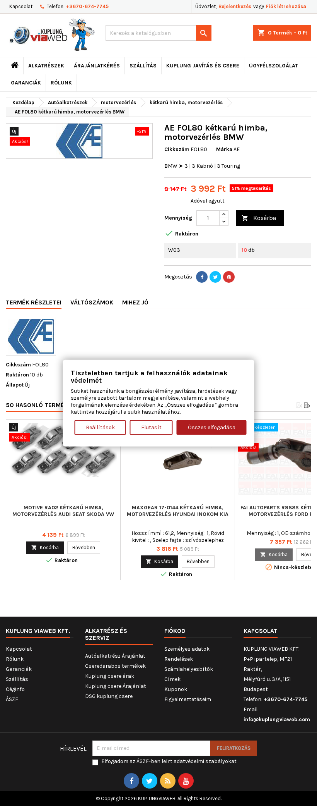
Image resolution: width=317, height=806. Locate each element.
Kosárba (259, 218)
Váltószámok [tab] (91, 302)
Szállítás (143, 65)
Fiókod (175, 630)
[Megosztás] (202, 277)
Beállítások (100, 427)
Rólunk (61, 82)
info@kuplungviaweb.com (277, 719)
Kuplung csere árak (109, 676)
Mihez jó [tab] (135, 302)
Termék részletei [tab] (33, 302)
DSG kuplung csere (109, 696)
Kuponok (175, 689)
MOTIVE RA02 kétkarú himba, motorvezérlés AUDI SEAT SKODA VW (63, 510)
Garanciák (26, 82)
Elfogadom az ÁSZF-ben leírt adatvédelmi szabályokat (169, 761)
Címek (172, 679)
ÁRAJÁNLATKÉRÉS (97, 65)
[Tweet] (215, 277)
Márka (224, 149)
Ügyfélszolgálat (273, 65)
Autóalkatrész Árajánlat (115, 656)
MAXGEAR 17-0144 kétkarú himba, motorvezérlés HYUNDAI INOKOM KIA (177, 510)
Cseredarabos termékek (115, 666)
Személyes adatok (187, 649)
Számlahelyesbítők (188, 669)
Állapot (15, 385)
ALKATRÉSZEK (46, 65)
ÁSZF (12, 699)
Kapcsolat (20, 6)
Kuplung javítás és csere (202, 65)
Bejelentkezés (234, 6)
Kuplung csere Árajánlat (115, 686)
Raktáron (17, 374)
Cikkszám (176, 149)
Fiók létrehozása (286, 6)
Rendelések (178, 659)
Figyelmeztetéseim (187, 699)
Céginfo (15, 689)
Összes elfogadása (211, 427)
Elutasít (151, 427)
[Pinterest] (229, 277)
